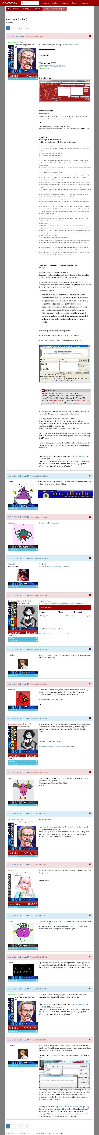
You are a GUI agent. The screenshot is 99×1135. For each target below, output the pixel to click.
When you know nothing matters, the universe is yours (52, 633)
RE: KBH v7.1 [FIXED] (18, 476)
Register (65, 3)
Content (85, 3)
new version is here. (71, 45)
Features (45, 3)
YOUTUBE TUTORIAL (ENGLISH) (52, 66)
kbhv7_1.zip (43, 616)
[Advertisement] (25, 14)
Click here (50, 170)
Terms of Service (22, 1133)
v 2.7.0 (54, 1133)
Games (74, 3)
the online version (81, 456)
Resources (36, 9)
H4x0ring (25, 9)
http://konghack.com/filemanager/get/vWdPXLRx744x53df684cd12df (63, 603)
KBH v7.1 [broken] (16, 36)
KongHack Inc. (42, 1133)
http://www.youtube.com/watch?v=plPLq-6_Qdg (72, 1107)
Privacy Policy (10, 1133)
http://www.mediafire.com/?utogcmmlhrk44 (54, 567)
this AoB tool (47, 456)
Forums (15, 9)
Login (54, 3)
